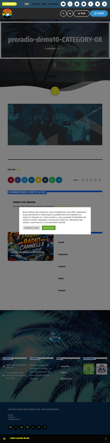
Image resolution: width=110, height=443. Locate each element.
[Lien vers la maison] (7, 13)
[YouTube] (63, 3)
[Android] (97, 3)
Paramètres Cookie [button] (31, 228)
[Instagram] (83, 3)
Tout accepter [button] (49, 228)
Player (99, 13)
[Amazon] (104, 3)
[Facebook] (90, 3)
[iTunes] (76, 3)
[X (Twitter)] (70, 3)
